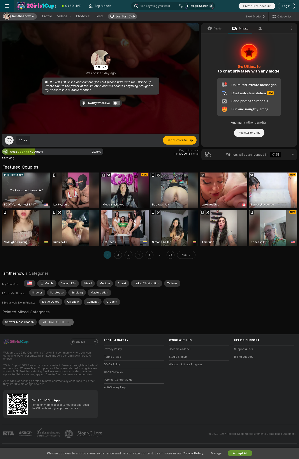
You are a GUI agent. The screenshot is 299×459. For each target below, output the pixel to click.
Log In (286, 6)
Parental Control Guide (118, 379)
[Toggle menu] (7, 6)
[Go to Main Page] (36, 6)
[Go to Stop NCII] (90, 434)
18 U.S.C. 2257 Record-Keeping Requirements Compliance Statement (251, 433)
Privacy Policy (113, 349)
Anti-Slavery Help (115, 387)
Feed (99, 16)
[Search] (181, 6)
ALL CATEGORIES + (56, 322)
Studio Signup (178, 356)
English (80, 341)
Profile (47, 16)
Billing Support (243, 356)
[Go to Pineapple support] (69, 434)
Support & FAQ (243, 349)
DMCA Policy (112, 364)
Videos (64, 16)
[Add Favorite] (9, 140)
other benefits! (256, 122)
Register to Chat (249, 132)
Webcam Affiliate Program (185, 364)
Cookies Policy (113, 372)
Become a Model (179, 349)
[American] (29, 283)
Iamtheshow (13, 273)
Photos (83, 16)
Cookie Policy (193, 453)
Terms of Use (112, 356)
